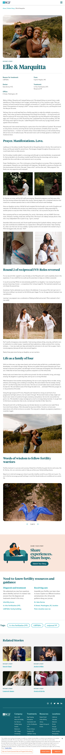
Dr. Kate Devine (39, 602)
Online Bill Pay (43, 719)
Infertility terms (8, 602)
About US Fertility (18, 719)
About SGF (17, 717)
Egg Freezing (30, 717)
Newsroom (17, 729)
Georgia (54, 726)
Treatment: (37, 84)
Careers (16, 726)
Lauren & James (8, 691)
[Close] (62, 738)
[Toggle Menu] (61, 3)
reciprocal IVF (52, 625)
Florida (54, 724)
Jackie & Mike (39, 667)
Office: (5, 92)
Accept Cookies (46, 751)
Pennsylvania (55, 733)
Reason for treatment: (10, 77)
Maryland (54, 729)
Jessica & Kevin (39, 691)
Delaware (54, 722)
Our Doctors (17, 722)
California (54, 717)
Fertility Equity (18, 724)
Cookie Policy (8, 748)
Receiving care (41, 588)
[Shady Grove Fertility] (7, 716)
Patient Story (10, 8)
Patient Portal (43, 717)
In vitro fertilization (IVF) (11, 605)
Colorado (54, 719)
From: (36, 77)
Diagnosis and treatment (14, 588)
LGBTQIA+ (37, 625)
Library (41, 722)
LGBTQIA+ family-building (12, 609)
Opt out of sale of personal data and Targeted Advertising (17, 751)
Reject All (57, 751)
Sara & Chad (7, 667)
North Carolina (56, 731)
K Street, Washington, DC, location (46, 605)
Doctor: (5, 84)
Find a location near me (42, 609)
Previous (32, 520)
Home (4, 8)
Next (37, 520)
